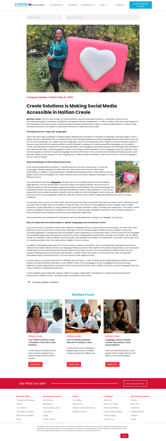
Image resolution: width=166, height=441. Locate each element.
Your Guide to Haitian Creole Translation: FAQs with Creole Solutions (42, 342)
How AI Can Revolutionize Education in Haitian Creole (79, 341)
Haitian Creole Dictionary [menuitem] (84, 408)
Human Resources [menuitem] (51, 408)
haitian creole (35, 336)
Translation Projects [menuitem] (25, 412)
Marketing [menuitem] (47, 404)
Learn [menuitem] (75, 396)
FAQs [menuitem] (18, 419)
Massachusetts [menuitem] (137, 412)
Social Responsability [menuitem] (113, 412)
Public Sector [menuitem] (49, 419)
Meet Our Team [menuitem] (111, 404)
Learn (102, 5)
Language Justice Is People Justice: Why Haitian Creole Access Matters (118, 342)
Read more (35, 364)
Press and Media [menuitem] (111, 408)
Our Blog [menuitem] (77, 400)
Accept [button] (124, 436)
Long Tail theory (71, 146)
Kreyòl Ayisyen (38, 5)
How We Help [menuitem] (22, 396)
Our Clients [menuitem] (21, 408)
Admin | (54, 97)
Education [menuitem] (47, 412)
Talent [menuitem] (19, 404)
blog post (56, 182)
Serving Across (87, 5)
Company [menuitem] (108, 396)
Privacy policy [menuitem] (110, 415)
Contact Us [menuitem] (109, 419)
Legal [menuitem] (45, 415)
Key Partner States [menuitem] (140, 396)
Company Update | (38, 97)
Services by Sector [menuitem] (52, 396)
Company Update (40, 282)
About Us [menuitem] (108, 400)
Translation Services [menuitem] (25, 400)
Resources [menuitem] (77, 404)
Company (119, 5)
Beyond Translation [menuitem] (25, 415)
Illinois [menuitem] (133, 419)
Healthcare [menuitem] (48, 400)
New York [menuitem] (135, 404)
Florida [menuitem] (134, 400)
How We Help (55, 5)
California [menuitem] (135, 408)
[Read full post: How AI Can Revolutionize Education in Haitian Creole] (83, 316)
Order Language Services (140, 4)
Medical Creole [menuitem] (79, 412)
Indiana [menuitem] (134, 415)
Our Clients (72, 5)
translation (54, 282)
